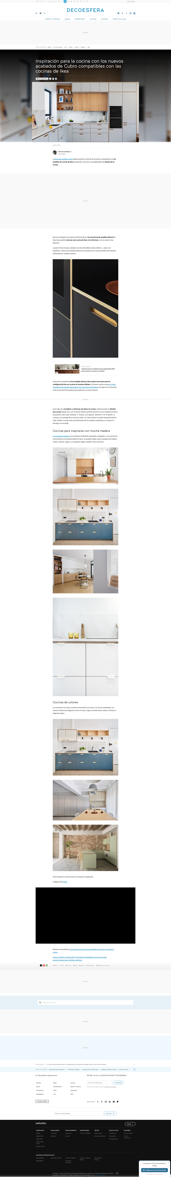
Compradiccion (113, 1139)
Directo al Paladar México (85, 1158)
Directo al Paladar (85, 1133)
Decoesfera (112, 1136)
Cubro (65, 882)
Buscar (44, 13)
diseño (82, 965)
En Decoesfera (85, 366)
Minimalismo (57, 1086)
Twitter (126, 13)
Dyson (76, 47)
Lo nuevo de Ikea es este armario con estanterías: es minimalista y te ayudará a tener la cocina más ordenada (76, 1064)
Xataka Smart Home (40, 1142)
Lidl (65, 47)
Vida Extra (53, 1136)
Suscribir (118, 1082)
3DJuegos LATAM (56, 1158)
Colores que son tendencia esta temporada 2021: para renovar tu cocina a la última (98, 370)
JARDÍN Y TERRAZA (52, 19)
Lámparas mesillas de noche (109, 1069)
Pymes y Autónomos (127, 1137)
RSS (109, 1101)
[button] (65, 152)
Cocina (62, 965)
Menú (36, 13)
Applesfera (39, 1139)
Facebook (122, 13)
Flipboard (53, 79)
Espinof (67, 1136)
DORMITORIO (80, 19)
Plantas (38, 1083)
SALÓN (67, 19)
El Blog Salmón (128, 1133)
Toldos (70, 47)
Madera (83, 47)
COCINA (93, 19)
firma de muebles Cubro (64, 159)
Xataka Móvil (40, 1136)
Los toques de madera (61, 436)
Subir (129, 1124)
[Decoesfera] (85, 9)
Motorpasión (98, 1133)
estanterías (40, 1090)
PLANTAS (104, 19)
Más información (100, 1175)
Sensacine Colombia (68, 1161)
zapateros (73, 1090)
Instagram (130, 13)
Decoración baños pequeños (57, 1069)
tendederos (40, 1094)
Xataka (38, 1133)
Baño (55, 1083)
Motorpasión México (98, 1158)
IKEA (75, 965)
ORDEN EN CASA (119, 19)
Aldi (89, 47)
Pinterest (118, 13)
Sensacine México (70, 1158)
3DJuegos (54, 1133)
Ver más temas (42, 1101)
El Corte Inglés (58, 47)
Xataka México (40, 1158)
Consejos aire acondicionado (90, 1069)
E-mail (56, 79)
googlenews (134, 13)
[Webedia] (41, 1123)
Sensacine (68, 1133)
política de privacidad (110, 1086)
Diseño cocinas (123, 1069)
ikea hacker (91, 965)
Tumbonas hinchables (74, 1069)
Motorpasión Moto (100, 1136)
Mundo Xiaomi (40, 1146)
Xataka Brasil (39, 1160)
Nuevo (40, 13)
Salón (38, 1086)
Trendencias (112, 1133)
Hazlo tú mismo (75, 1086)
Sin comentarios (42, 78)
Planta (49, 47)
